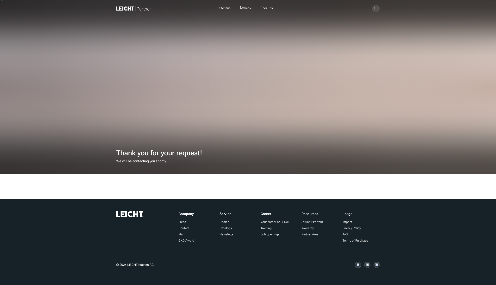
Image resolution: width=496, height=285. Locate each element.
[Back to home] (139, 8)
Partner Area (310, 234)
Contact (183, 228)
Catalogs (226, 228)
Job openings (270, 234)
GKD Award (186, 240)
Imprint (347, 222)
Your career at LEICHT (276, 222)
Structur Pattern (312, 222)
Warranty (307, 228)
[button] (225, 8)
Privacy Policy (352, 228)
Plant (181, 234)
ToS (345, 234)
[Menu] (376, 8)
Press (182, 222)
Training (266, 228)
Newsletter (227, 234)
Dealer (224, 222)
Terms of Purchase (355, 240)
